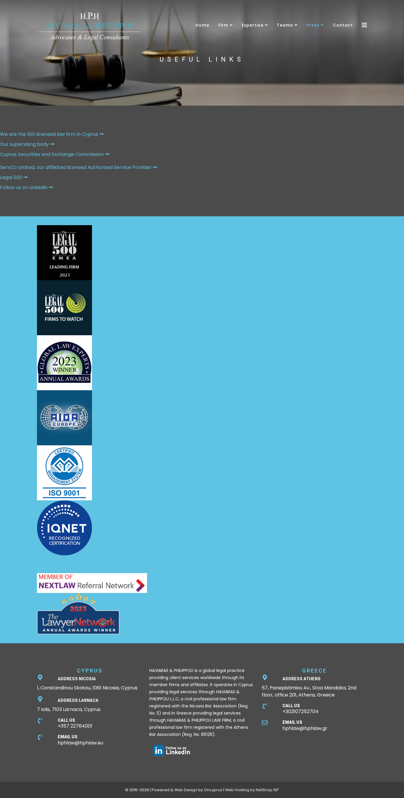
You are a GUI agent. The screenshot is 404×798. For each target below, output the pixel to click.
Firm (223, 25)
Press (312, 25)
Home (202, 25)
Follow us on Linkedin (24, 187)
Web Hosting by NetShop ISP (252, 789)
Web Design (185, 789)
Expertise (253, 25)
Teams (285, 25)
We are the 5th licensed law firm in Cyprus (49, 134)
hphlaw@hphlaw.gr (304, 728)
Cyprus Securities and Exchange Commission (52, 154)
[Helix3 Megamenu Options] (364, 25)
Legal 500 (11, 177)
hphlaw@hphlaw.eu (80, 742)
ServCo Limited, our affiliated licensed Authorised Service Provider (76, 167)
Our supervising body (25, 144)
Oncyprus (213, 789)
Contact (343, 25)
